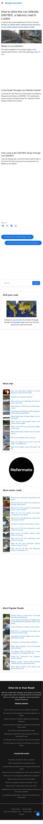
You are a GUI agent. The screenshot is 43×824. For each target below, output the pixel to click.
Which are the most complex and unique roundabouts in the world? (25, 513)
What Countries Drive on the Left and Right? (21, 779)
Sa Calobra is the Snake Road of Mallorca (24, 642)
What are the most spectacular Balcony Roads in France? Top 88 (25, 544)
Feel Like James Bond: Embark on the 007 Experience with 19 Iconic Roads (25, 392)
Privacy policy (15, 809)
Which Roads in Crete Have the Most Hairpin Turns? (25, 407)
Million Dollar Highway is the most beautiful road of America (25, 647)
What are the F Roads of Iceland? (21, 397)
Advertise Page (27, 809)
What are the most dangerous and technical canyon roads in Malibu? (25, 508)
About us (36, 811)
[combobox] (17, 283)
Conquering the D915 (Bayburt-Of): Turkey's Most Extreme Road (25, 637)
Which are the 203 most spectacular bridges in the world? (25, 427)
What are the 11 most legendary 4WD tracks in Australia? (21, 775)
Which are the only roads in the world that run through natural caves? (25, 503)
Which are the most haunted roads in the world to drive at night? (25, 422)
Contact (21, 814)
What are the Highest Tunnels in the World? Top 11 (21, 782)
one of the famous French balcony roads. (19, 27)
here (8, 697)
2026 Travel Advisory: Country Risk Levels (21, 763)
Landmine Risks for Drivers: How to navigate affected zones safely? (21, 768)
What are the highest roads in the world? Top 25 (25, 448)
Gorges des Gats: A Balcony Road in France (18, 237)
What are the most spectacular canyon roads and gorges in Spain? (25, 519)
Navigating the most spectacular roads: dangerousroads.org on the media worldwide (21, 790)
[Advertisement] (21, 72)
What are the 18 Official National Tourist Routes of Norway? (25, 534)
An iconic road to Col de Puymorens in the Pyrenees (22, 243)
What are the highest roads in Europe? (23, 437)
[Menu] (3, 3)
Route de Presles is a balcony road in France (25, 627)
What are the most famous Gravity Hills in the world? (25, 498)
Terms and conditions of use (12, 811)
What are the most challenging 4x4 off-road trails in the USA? (25, 402)
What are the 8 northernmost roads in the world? (21, 786)
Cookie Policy (27, 811)
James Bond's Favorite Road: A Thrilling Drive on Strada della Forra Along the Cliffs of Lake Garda (25, 621)
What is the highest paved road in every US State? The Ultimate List (25, 442)
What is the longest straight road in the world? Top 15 (25, 432)
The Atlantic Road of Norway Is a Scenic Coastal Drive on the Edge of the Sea (25, 652)
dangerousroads (13, 3)
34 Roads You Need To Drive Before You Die (25, 524)
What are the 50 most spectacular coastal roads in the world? (25, 529)
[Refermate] (21, 469)
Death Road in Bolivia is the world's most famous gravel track (25, 667)
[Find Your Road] (21, 309)
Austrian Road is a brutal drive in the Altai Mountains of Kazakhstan (25, 616)
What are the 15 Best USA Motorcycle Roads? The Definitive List (25, 549)
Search (36, 283)
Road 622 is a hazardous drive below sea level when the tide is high (25, 632)
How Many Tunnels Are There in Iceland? (21, 760)
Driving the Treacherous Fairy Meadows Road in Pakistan (25, 657)
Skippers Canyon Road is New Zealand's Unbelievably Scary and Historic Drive (25, 662)
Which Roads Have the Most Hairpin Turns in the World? (25, 417)
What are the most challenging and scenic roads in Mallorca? (21, 772)
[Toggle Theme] (38, 814)
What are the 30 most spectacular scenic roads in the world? (25, 539)
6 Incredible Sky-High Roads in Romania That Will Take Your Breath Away (21, 796)
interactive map (18, 322)
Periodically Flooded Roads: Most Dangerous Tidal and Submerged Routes (25, 412)
